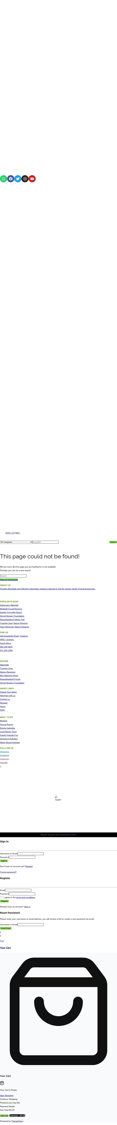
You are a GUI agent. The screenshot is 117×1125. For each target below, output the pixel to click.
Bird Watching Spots (9, 675)
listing (14, 692)
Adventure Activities (9, 739)
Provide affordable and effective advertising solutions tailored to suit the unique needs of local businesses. (47, 589)
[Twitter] (17, 178)
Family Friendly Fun (9, 735)
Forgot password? (8, 872)
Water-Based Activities (10, 742)
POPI (2, 710)
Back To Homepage (9, 580)
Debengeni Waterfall (9, 605)
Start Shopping (6, 1095)
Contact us (5, 699)
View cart (4, 1115)
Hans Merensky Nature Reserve (14, 627)
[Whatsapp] (3, 178)
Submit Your (6, 692)
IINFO (73, 835)
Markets (3, 721)
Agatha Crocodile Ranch (11, 612)
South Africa (5, 643)
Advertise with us (7, 695)
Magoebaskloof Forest (10, 679)
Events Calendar (7, 728)
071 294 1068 (6, 650)
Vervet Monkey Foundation (12, 616)
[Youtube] (32, 178)
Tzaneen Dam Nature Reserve (14, 623)
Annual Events (6, 724)
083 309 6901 (6, 647)
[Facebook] (10, 178)
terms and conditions (25, 897)
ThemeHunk (17, 1121)
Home (2, 706)
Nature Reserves (7, 672)
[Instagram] (25, 178)
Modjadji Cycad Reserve (11, 609)
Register (4, 703)
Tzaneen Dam (6, 668)
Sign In (27, 907)
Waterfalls (4, 665)
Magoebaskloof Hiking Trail (12, 619)
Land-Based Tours (8, 732)
